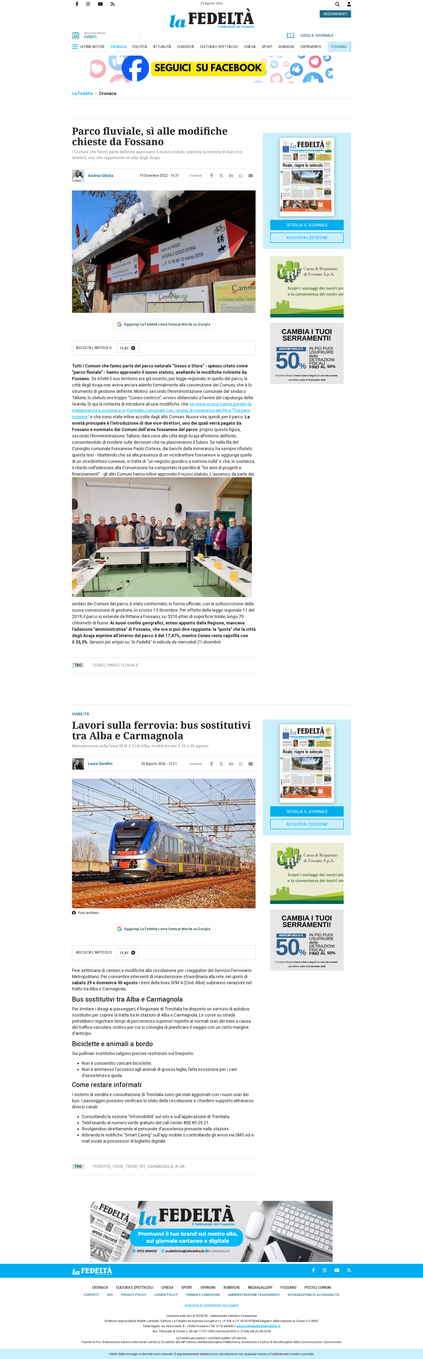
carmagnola (160, 1166)
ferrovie (102, 1166)
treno (131, 1166)
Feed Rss (116, 4)
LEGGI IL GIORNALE (316, 35)
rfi (142, 1166)
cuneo (99, 665)
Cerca (337, 5)
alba (180, 1166)
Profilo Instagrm (92, 4)
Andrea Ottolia (100, 175)
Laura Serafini (100, 763)
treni (118, 1166)
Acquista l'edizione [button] (307, 237)
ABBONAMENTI (335, 14)
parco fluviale (122, 665)
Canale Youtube (104, 4)
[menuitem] (92, 47)
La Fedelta (82, 93)
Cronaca (107, 93)
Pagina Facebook (81, 4)
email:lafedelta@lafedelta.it (258, 1326)
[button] (349, 4)
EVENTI (90, 37)
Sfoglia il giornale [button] (307, 225)
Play (124, 348)
